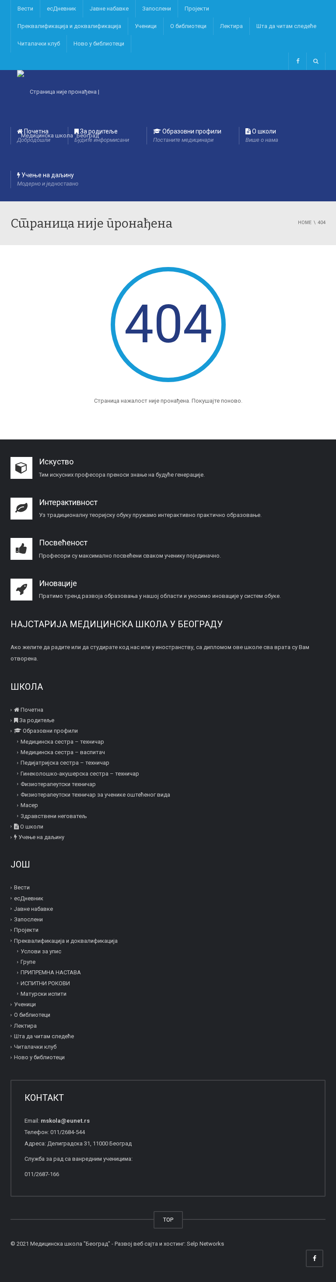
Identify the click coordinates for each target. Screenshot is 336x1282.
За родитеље (101, 135)
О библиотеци (188, 26)
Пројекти (197, 8)
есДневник (61, 8)
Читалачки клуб (39, 43)
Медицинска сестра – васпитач (63, 752)
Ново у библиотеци (99, 43)
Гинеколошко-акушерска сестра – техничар (80, 773)
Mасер (29, 805)
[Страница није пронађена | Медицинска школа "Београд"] (61, 92)
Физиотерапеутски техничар (58, 784)
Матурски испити (43, 993)
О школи (261, 135)
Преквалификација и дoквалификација (69, 26)
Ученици (146, 26)
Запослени (156, 8)
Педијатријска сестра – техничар (65, 762)
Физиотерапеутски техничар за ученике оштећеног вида (95, 794)
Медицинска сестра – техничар (62, 741)
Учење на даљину (47, 179)
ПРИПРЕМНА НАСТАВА (51, 972)
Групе (28, 962)
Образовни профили (187, 135)
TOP (168, 1219)
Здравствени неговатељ (54, 815)
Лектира (231, 26)
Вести (25, 8)
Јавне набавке (109, 8)
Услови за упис (41, 951)
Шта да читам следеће (286, 26)
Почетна (33, 135)
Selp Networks (205, 1243)
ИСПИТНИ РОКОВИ (45, 983)
